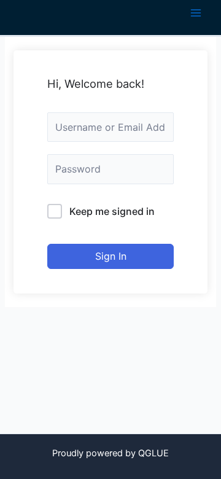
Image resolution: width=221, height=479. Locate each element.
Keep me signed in (112, 211)
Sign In (110, 256)
